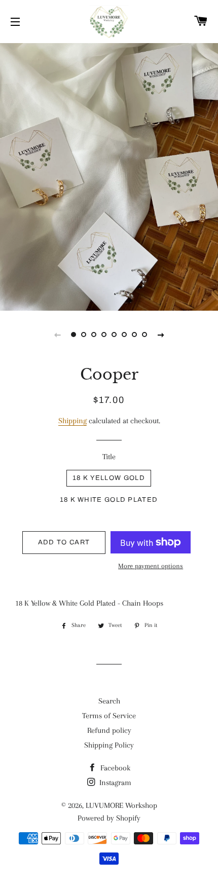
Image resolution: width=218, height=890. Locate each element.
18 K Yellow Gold (108, 477)
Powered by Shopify (109, 818)
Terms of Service (109, 715)
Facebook (114, 767)
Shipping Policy (109, 745)
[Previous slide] (57, 334)
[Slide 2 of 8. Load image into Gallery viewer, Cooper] (84, 334)
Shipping (72, 420)
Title (109, 456)
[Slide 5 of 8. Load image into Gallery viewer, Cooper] (114, 334)
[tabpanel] (109, 176)
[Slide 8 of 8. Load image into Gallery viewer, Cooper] (144, 334)
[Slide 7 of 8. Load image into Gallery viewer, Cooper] (134, 334)
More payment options (150, 566)
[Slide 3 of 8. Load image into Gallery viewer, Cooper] (94, 334)
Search (109, 701)
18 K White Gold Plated (109, 499)
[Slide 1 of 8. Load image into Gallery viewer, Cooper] (73, 334)
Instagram (114, 782)
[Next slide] (161, 334)
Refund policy (109, 730)
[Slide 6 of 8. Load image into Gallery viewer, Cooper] (124, 334)
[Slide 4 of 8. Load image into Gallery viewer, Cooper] (104, 334)
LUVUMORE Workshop (121, 805)
